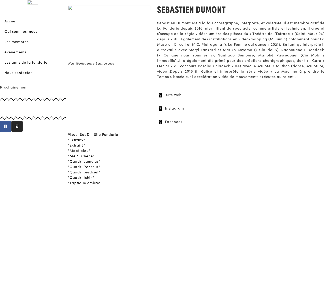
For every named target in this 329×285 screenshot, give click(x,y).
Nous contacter (18, 72)
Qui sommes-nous (20, 31)
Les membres (16, 41)
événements (15, 52)
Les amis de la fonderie (25, 62)
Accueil (11, 21)
